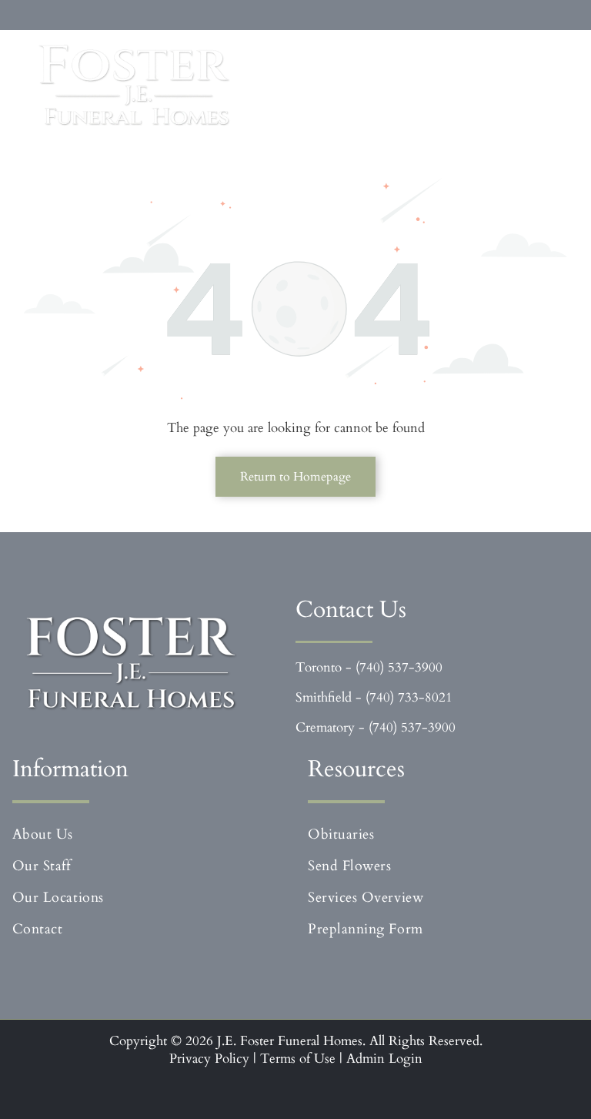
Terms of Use (298, 1058)
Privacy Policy (209, 1058)
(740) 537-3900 (399, 667)
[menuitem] (150, 834)
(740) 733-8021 (409, 697)
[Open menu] (543, 85)
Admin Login (384, 1058)
